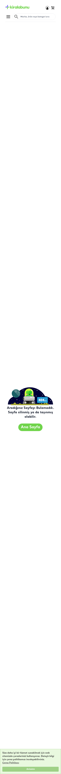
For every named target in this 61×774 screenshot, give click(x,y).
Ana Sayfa (30, 427)
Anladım (30, 769)
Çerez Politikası (10, 763)
